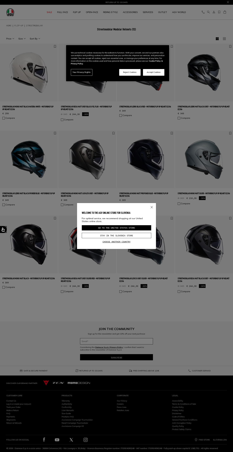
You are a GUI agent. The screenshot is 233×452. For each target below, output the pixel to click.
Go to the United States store (116, 227)
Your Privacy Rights (82, 72)
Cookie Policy (155, 61)
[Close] (151, 206)
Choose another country (116, 241)
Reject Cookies (130, 72)
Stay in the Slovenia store (116, 235)
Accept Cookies (154, 72)
